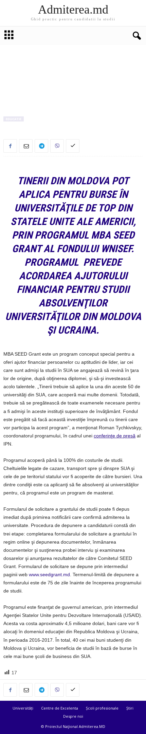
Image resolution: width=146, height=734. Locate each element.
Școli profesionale (102, 708)
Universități (23, 708)
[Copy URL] (72, 146)
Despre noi (73, 716)
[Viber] (57, 146)
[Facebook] (10, 146)
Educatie (13, 119)
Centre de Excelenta (59, 708)
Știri (129, 708)
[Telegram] (41, 146)
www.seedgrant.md (49, 574)
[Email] (26, 146)
